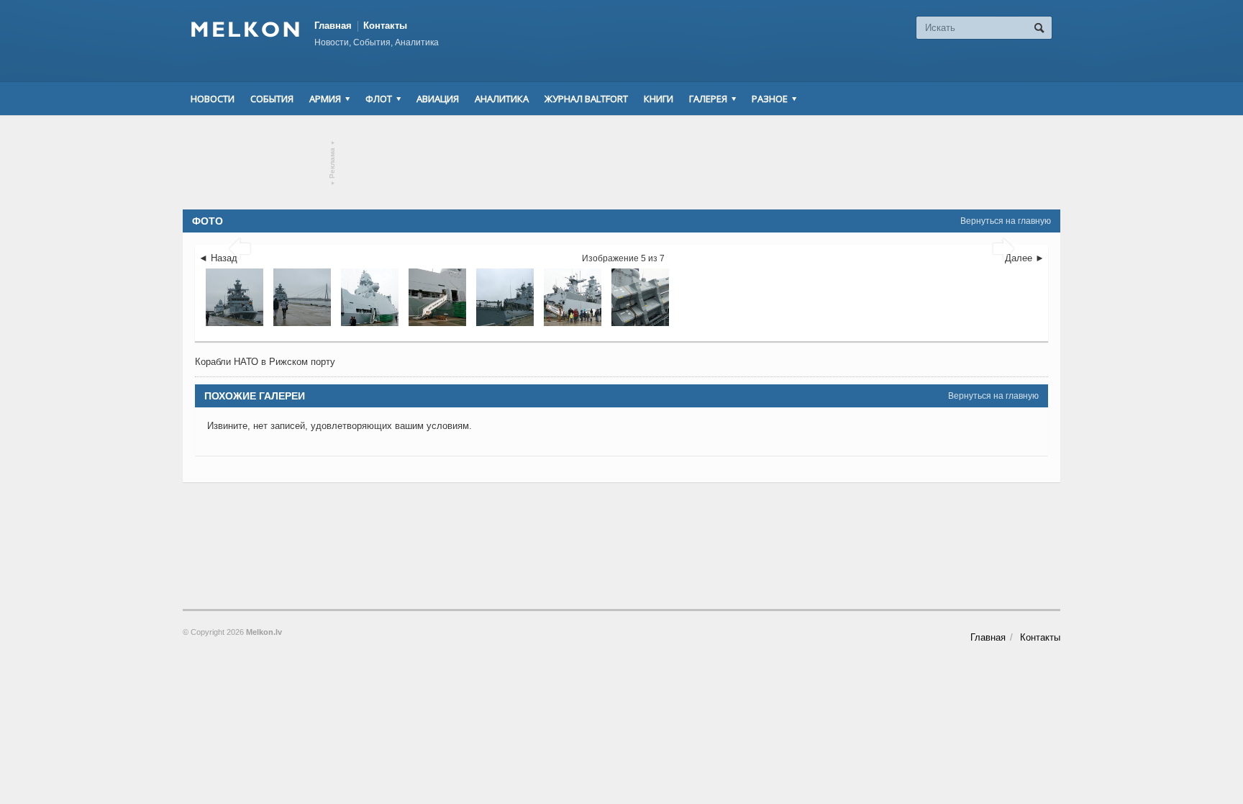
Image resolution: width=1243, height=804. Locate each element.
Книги (658, 98)
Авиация (437, 98)
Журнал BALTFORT (586, 98)
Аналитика (502, 98)
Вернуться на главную (1005, 221)
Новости (213, 98)
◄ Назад (218, 258)
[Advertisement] (621, 162)
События (271, 98)
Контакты (385, 25)
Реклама (332, 163)
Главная (333, 25)
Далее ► (1024, 258)
